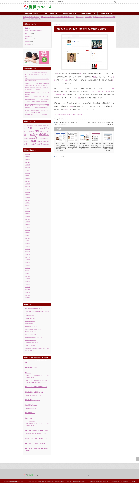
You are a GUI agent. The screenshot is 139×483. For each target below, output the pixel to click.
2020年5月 (27, 221)
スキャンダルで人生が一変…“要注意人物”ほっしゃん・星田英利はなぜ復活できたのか (108, 147)
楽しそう (46, 138)
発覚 (41, 141)
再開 (41, 131)
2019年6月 (27, 251)
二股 (42, 128)
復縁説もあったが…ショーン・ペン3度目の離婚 (36, 114)
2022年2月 (27, 164)
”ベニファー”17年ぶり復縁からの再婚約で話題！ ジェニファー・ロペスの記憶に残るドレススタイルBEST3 (37, 74)
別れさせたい (28, 418)
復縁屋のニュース (29, 38)
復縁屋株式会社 (48, 475)
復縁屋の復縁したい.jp (30, 321)
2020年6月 (27, 219)
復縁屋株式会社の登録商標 (120, 481)
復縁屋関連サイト (30, 413)
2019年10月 (27, 240)
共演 (33, 131)
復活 (30, 138)
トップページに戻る (60, 156)
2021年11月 (27, 173)
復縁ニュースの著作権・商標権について (36, 387)
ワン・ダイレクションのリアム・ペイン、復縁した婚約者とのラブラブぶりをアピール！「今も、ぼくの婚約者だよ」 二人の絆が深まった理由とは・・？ (37, 105)
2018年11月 (27, 270)
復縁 (58, 73)
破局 (94, 77)
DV (25, 125)
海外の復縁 (27, 41)
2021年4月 (27, 192)
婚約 (36, 135)
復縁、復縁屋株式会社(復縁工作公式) (33, 308)
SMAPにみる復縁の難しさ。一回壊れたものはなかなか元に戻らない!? (67, 123)
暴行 (43, 138)
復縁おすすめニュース (31, 367)
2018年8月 (27, 278)
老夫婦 (31, 144)
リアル (39, 128)
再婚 (37, 131)
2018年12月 (27, 268)
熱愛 (33, 141)
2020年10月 (27, 208)
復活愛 (32, 138)
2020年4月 (27, 224)
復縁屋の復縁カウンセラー (31, 326)
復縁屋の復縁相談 (30, 315)
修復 (45, 128)
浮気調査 (133, 481)
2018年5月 (27, 287)
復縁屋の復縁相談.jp (29, 323)
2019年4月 (27, 257)
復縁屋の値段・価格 (30, 318)
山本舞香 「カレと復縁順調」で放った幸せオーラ (36, 96)
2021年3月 (27, 194)
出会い (43, 131)
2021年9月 (27, 178)
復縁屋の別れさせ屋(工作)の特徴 (34, 392)
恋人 (36, 137)
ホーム (27, 362)
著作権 (40, 475)
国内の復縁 (57, 24)
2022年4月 (27, 159)
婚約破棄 (44, 134)
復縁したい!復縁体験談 (30, 334)
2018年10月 (27, 273)
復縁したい (28, 373)
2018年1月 (27, 297)
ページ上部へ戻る (137, 459)
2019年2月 (27, 262)
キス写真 (40, 125)
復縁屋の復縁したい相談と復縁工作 (33, 337)
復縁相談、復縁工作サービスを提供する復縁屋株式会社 (68, 481)
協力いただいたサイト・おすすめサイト (36, 438)
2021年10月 (27, 175)
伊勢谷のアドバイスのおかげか (100, 91)
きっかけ (29, 125)
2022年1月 (27, 167)
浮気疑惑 (28, 141)
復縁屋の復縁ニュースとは (32, 13)
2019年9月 (27, 243)
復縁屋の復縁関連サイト (88, 13)
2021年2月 (27, 197)
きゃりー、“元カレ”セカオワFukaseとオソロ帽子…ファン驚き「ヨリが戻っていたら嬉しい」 (61, 147)
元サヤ (27, 131)
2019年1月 (27, 265)
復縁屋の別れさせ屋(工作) (96, 475)
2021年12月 (27, 170)
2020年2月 (27, 230)
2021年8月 (27, 181)
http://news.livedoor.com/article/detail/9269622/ (68, 114)
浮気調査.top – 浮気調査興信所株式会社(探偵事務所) (37, 348)
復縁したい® (99, 481)
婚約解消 (26, 138)
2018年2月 (27, 295)
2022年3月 (27, 162)
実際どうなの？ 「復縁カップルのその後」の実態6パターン (100, 123)
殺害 (25, 141)
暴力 (41, 138)
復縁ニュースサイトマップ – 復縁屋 (35, 443)
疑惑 (38, 141)
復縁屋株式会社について (69, 13)
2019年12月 (27, 235)
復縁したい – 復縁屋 (30, 345)
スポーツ (44, 125)
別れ (80, 73)
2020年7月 (27, 216)
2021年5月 (27, 189)
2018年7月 (27, 281)
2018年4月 (27, 289)
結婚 (71, 106)
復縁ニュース (28, 33)
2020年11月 (27, 205)
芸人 (34, 144)
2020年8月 (27, 213)
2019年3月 (27, 259)
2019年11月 (27, 238)
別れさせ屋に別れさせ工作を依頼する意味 (36, 430)
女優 (66, 80)
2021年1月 (27, 200)
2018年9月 (27, 276)
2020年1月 (27, 232)
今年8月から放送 (60, 94)
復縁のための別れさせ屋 (30, 331)
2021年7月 (27, 183)
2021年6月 (27, 186)
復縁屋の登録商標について (32, 342)
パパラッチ (34, 128)
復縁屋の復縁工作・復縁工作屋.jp (33, 329)
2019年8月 (27, 246)
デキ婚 (28, 128)
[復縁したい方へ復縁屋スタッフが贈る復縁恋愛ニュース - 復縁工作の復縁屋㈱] (38, 10)
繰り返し (67, 109)
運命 (44, 144)
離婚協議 (47, 144)
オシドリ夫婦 (34, 125)
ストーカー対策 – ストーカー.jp (32, 350)
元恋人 (30, 131)
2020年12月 (27, 202)
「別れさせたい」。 (30, 421)
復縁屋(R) (92, 481)
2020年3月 (27, 227)
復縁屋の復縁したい (107, 13)
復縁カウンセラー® (107, 481)
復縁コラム (27, 36)
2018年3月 (27, 292)
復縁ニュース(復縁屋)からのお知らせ (33, 30)
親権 (40, 144)
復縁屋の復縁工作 (58, 475)
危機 (47, 131)
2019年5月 (27, 254)
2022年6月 (27, 154)
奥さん (28, 134)
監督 (79, 98)
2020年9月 (27, 211)
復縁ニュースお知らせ (51, 13)
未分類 (26, 28)
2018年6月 (27, 284)
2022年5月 (27, 156)
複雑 (38, 144)
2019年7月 (27, 249)
